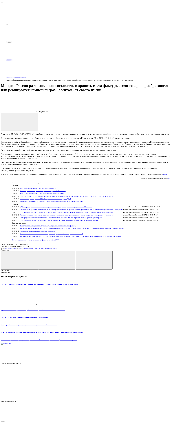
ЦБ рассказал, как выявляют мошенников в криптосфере (24, 317)
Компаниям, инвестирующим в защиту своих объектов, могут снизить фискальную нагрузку (39, 340)
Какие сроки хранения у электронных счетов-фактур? (38, 231)
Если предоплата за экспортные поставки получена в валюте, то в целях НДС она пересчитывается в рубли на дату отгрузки (61, 218)
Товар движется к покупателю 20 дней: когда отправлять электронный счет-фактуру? (48, 226)
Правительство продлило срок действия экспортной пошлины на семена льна (33, 310)
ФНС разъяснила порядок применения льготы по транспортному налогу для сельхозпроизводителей (42, 332)
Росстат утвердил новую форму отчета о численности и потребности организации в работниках (40, 284)
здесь (165, 174)
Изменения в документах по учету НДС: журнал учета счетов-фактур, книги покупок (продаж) (51, 201)
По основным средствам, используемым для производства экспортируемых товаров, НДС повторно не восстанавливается (60, 220)
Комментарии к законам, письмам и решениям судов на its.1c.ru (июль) (43, 191)
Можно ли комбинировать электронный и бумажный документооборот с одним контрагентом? (51, 234)
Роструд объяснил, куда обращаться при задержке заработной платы (29, 325)
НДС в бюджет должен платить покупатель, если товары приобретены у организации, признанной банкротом (56, 207)
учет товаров (26, 248)
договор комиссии (11, 248)
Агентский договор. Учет (49, 248)
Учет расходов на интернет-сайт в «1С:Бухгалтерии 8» (38, 188)
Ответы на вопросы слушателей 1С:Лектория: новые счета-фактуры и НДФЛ (45, 199)
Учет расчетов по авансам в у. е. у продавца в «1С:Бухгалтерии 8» (42, 193)
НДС (19, 248)
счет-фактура (35, 248)
